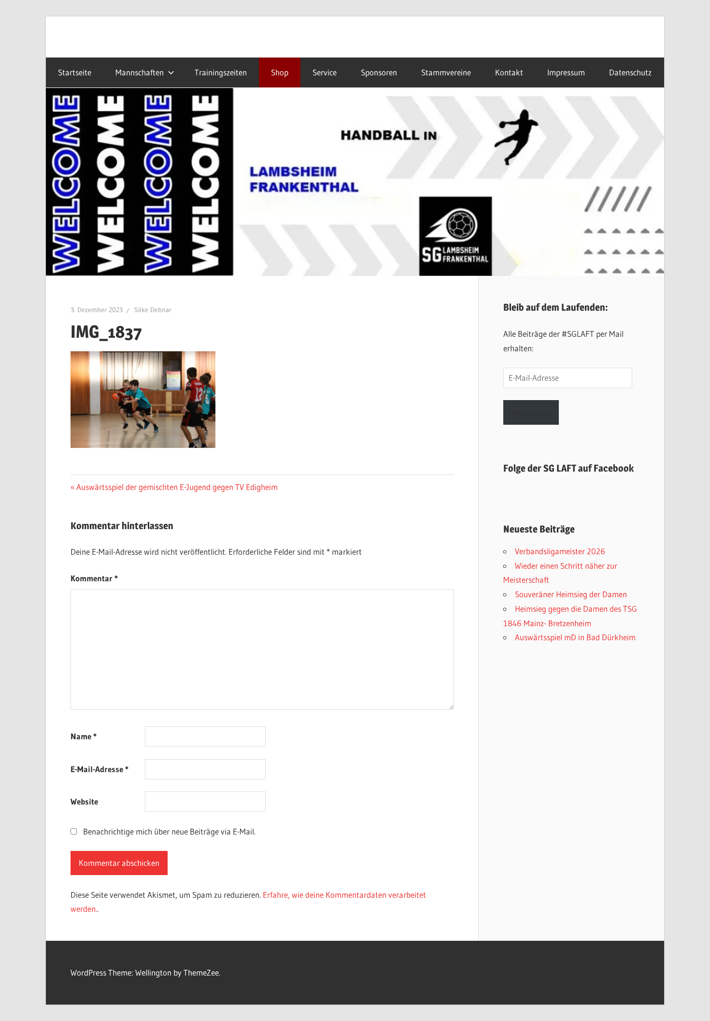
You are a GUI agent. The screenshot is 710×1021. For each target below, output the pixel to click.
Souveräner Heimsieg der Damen (571, 594)
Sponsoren (379, 72)
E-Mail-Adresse (99, 769)
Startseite (74, 72)
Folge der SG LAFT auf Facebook (568, 468)
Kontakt (509, 72)
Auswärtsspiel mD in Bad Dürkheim (575, 637)
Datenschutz (630, 72)
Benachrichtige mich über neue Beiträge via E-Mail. (169, 831)
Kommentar (94, 578)
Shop (279, 72)
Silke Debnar (152, 309)
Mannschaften (139, 72)
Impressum (566, 72)
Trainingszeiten (221, 72)
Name (84, 736)
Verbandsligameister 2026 (560, 551)
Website (84, 801)
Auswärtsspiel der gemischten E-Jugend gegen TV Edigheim (177, 487)
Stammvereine (446, 72)
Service (324, 72)
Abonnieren (531, 412)
